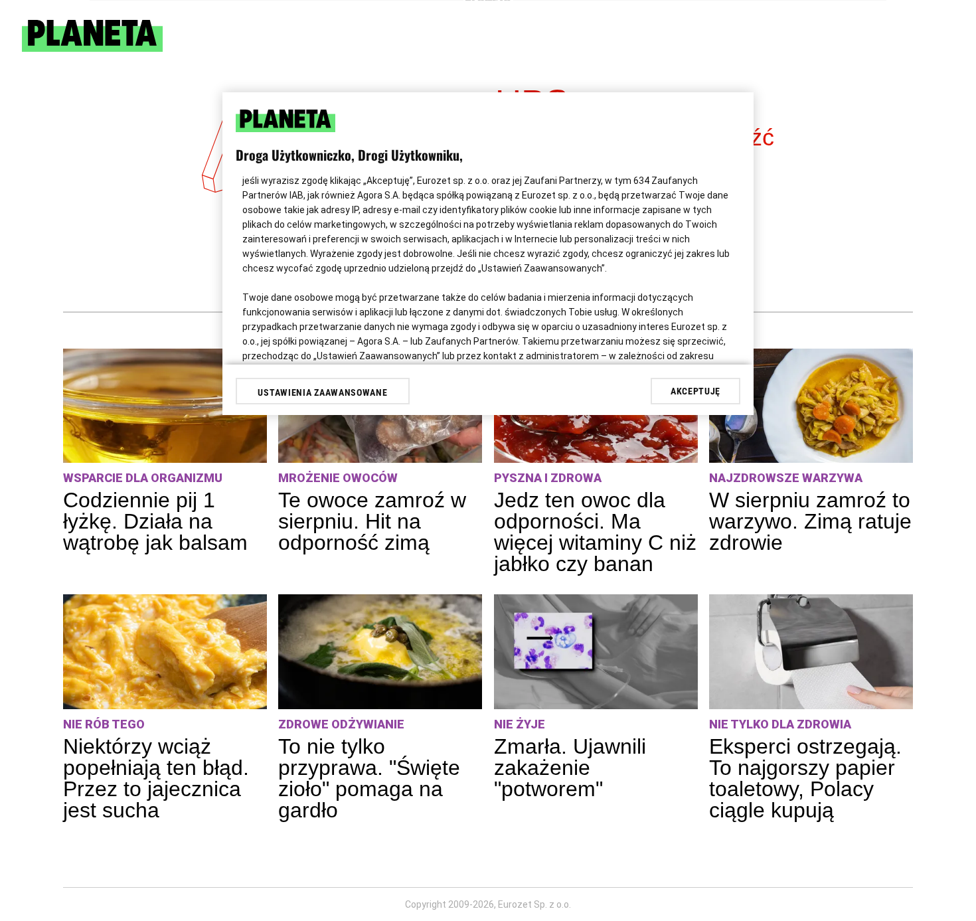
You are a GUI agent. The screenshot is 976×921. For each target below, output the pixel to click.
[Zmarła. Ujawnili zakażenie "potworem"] (596, 651)
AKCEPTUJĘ (695, 391)
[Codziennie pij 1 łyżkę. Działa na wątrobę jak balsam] (165, 406)
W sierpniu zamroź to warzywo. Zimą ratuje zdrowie (810, 521)
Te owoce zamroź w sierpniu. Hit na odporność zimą (372, 521)
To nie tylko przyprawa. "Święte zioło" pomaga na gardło (369, 778)
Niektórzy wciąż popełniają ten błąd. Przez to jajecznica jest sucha (156, 778)
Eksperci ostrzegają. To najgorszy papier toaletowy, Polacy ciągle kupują (805, 778)
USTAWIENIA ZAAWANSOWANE (322, 392)
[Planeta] (92, 48)
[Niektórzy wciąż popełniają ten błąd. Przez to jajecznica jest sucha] (165, 651)
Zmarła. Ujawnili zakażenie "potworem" (570, 767)
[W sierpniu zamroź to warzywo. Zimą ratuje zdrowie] (811, 406)
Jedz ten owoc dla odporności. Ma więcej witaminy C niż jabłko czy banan (595, 532)
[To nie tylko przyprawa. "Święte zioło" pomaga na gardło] (380, 651)
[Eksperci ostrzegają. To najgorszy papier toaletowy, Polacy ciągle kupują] (811, 651)
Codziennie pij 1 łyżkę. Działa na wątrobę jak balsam (155, 521)
